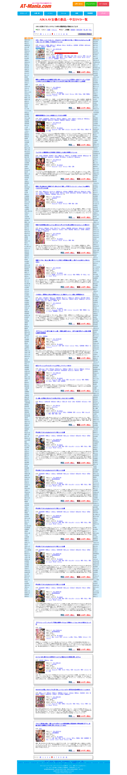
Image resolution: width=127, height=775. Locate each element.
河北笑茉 (26, 177)
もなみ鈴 (95, 536)
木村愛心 (95, 205)
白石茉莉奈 (96, 296)
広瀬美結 (95, 443)
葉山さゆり (96, 427)
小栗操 (47, 45)
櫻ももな (26, 244)
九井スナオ (96, 231)
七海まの (26, 393)
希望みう (26, 538)
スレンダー (49, 95)
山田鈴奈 (26, 566)
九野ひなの (85, 192)
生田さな (26, 112)
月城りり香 (27, 352)
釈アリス (26, 280)
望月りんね (27, 518)
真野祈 (95, 477)
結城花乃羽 (27, 572)
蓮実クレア (53, 45)
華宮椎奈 (26, 175)
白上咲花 (95, 298)
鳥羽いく (26, 363)
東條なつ (48, 435)
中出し (53, 56)
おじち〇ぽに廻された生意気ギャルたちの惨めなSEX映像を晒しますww (58, 657)
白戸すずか (27, 296)
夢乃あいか (96, 576)
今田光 (26, 144)
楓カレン (95, 160)
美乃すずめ (96, 516)
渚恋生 (26, 380)
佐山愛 (43, 229)
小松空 (26, 214)
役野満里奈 (96, 553)
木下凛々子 (96, 203)
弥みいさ (26, 90)
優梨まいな (61, 155)
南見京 (26, 523)
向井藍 (82, 229)
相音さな (26, 43)
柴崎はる (95, 291)
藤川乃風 (95, 451)
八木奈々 (41, 192)
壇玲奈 (26, 343)
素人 (53, 637)
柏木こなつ (66, 435)
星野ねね (26, 464)
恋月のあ (26, 203)
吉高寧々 (95, 581)
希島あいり (96, 194)
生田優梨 (26, 114)
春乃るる (95, 430)
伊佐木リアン (58, 369)
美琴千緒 (26, 495)
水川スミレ (71, 370)
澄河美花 (95, 315)
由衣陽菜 (95, 566)
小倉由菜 (95, 140)
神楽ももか (96, 164)
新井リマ (62, 192)
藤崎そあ (26, 455)
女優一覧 (37, 13)
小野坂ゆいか (96, 153)
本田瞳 (95, 468)
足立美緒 (26, 78)
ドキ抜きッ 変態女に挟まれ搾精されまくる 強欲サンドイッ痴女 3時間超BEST (60, 294)
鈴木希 (26, 319)
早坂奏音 (26, 428)
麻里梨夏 (44, 120)
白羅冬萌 (95, 302)
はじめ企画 (54, 88)
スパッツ (51, 58)
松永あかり (27, 484)
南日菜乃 (95, 510)
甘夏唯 (26, 84)
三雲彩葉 (26, 494)
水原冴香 (26, 505)
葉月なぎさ (27, 414)
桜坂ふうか (27, 235)
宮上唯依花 (27, 527)
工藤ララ (50, 300)
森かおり (26, 551)
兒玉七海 (95, 242)
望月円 (26, 544)
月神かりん (27, 350)
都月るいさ (96, 361)
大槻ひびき (53, 118)
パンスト (101, 762)
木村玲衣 (95, 207)
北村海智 (95, 199)
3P (81, 274)
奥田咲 (95, 138)
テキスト (54, 30)
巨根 (84, 94)
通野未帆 (58, 297)
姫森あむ (26, 443)
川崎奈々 (26, 181)
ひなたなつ (42, 45)
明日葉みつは (96, 67)
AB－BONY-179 (57, 159)
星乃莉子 (95, 462)
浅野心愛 (26, 65)
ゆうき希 (26, 574)
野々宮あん (63, 157)
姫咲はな (38, 229)
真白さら (26, 481)
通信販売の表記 (58, 761)
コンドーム (68, 762)
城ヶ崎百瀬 (27, 283)
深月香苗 (26, 514)
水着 (65, 56)
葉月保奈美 (27, 415)
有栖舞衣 (95, 95)
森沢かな (77, 297)
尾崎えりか (96, 144)
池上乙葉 (26, 116)
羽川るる (26, 146)
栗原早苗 (26, 198)
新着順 (73, 30)
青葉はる (26, 52)
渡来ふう (95, 596)
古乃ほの (95, 456)
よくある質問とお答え (75, 761)
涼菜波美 (26, 321)
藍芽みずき (96, 39)
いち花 (26, 127)
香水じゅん (96, 172)
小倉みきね (27, 160)
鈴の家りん (69, 45)
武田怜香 (95, 326)
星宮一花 (64, 401)
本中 (53, 50)
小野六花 (95, 157)
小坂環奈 (26, 207)
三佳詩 (26, 535)
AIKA (53, 46)
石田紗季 (26, 121)
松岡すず (26, 482)
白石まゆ (26, 291)
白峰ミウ (59, 401)
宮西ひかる (96, 523)
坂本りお (26, 227)
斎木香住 (26, 220)
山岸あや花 (47, 401)
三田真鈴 (95, 497)
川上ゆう (61, 229)
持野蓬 (95, 535)
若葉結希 (26, 594)
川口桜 (26, 179)
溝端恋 (26, 512)
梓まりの (26, 73)
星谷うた (26, 460)
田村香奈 (26, 341)
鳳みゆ (95, 134)
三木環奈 (26, 263)
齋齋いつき (27, 222)
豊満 (63, 129)
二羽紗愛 (95, 455)
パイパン (80, 56)
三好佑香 (26, 536)
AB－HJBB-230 (57, 87)
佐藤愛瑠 (95, 278)
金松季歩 (95, 175)
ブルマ (61, 56)
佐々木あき (38, 120)
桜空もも (95, 263)
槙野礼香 (26, 475)
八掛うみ (95, 559)
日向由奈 (95, 436)
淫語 (82, 738)
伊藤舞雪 (95, 119)
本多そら (26, 471)
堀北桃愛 (26, 468)
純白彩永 (26, 479)
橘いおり (26, 337)
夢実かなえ (27, 579)
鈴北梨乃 (26, 317)
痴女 (68, 56)
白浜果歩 (26, 302)
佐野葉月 (26, 255)
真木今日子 (57, 370)
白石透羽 (26, 287)
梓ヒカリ (95, 71)
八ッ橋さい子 (70, 157)
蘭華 (81, 370)
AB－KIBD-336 (57, 663)
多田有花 (95, 330)
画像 (48, 30)
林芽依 (26, 430)
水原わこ (26, 507)
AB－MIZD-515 (57, 196)
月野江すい (96, 345)
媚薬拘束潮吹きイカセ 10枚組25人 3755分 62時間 (51, 115)
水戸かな (95, 501)
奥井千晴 (26, 157)
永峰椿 (95, 374)
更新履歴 (90, 13)
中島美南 (26, 369)
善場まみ (26, 326)
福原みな (95, 447)
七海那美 (26, 395)
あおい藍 (26, 47)
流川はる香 (96, 592)
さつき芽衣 (50, 370)
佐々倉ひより (27, 246)
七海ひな (71, 299)
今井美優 (26, 142)
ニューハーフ (59, 274)
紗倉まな (95, 259)
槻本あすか (27, 356)
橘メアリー (57, 228)
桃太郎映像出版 (56, 441)
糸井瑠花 (95, 118)
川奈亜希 (57, 157)
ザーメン (72, 94)
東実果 (26, 77)
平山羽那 (26, 447)
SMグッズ (57, 762)
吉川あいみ (80, 118)
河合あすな (96, 183)
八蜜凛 (95, 414)
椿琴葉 (26, 360)
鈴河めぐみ (27, 315)
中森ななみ (27, 378)
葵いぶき (52, 192)
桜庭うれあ (44, 157)
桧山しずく (27, 445)
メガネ (65, 57)
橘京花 (95, 332)
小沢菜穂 (26, 162)
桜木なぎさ (27, 231)
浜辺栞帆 (95, 425)
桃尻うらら (27, 548)
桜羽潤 (26, 239)
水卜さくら (52, 191)
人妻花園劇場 (55, 732)
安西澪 (26, 106)
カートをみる (103, 4)
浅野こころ (96, 64)
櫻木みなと (27, 233)
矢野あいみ (27, 559)
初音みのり (96, 417)
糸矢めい (26, 132)
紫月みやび (27, 267)
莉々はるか (96, 590)
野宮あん (48, 194)
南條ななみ (96, 393)
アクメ (82, 703)
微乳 (84, 56)
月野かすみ (96, 347)
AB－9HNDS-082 (57, 49)
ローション (63, 762)
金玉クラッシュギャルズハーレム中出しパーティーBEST (53, 365)
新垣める (26, 103)
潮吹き (61, 57)
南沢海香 (95, 507)
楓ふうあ (95, 162)
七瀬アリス (96, 389)
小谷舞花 (26, 209)
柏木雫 (26, 172)
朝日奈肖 (26, 67)
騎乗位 (70, 57)
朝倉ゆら (26, 64)
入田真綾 (95, 123)
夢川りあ (26, 577)
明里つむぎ (96, 60)
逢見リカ (47, 299)
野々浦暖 (95, 408)
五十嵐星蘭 (73, 155)
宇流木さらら (96, 125)
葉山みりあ (27, 432)
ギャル (67, 345)
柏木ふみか (96, 170)
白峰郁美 (26, 304)
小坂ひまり (96, 233)
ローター (40, 762)
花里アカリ (27, 421)
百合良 (26, 581)
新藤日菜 (26, 311)
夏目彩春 (95, 382)
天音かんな (27, 86)
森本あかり (27, 553)
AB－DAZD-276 (57, 303)
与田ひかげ (27, 585)
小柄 (50, 57)
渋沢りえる (27, 278)
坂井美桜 (26, 226)
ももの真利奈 (27, 549)
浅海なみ (26, 69)
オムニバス (54, 94)
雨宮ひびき (96, 84)
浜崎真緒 (45, 336)
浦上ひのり (27, 151)
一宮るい (26, 131)
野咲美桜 (45, 155)
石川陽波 (26, 119)
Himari (94, 438)
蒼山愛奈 (26, 54)
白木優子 (95, 300)
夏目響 (95, 384)
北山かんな (50, 157)
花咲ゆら (26, 419)
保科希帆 (26, 462)
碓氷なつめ (27, 147)
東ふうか (26, 75)
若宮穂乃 (51, 155)
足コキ (83, 57)
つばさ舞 (95, 352)
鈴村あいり (96, 311)
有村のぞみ (96, 97)
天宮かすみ (27, 95)
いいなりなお (27, 110)
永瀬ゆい (73, 120)
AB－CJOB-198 (57, 233)
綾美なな (26, 101)
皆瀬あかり (96, 503)
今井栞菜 (95, 121)
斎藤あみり (67, 694)
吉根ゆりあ (96, 585)
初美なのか (96, 419)
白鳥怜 (26, 298)
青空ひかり (96, 52)
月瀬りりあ (96, 343)
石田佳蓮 (95, 101)
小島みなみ (96, 237)
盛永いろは (27, 376)
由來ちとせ (50, 120)
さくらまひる (96, 261)
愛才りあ (95, 45)
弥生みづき (83, 191)
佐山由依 (26, 261)
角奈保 (95, 317)
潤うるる (26, 281)
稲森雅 (26, 138)
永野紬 (26, 374)
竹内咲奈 (26, 335)
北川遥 (26, 185)
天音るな (26, 93)
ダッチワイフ (27, 762)
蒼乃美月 (78, 401)
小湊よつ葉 (96, 250)
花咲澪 (26, 417)
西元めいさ (96, 402)
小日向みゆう (96, 248)
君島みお (57, 120)
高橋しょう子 (42, 693)
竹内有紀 (95, 324)
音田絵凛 (26, 164)
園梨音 (26, 328)
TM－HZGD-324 (57, 731)
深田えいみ (77, 191)
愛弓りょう (96, 86)
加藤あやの (96, 173)
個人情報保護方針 (66, 761)
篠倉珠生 (26, 268)
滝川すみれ (96, 321)
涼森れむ (95, 313)
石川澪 (67, 192)
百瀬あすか (82, 299)
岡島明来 (26, 155)
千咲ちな (26, 345)
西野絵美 (95, 397)
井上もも (26, 140)
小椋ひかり (27, 159)
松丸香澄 (95, 471)
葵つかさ (95, 49)
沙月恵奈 (88, 228)
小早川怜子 (46, 297)
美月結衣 (26, 516)
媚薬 (50, 130)
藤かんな (95, 453)
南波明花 (26, 399)
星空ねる (26, 458)
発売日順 (79, 30)
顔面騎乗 (56, 58)
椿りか (64, 45)
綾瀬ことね (27, 97)
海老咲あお (96, 129)
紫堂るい (95, 287)
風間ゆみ (95, 166)
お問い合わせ (79, 4)
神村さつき (27, 173)
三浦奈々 (26, 490)
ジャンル (63, 13)
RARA (26, 588)
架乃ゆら (95, 177)
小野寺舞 (95, 155)
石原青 (95, 103)
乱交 (72, 56)
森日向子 (47, 192)
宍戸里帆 (95, 285)
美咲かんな (46, 191)
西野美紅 (26, 404)
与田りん (26, 587)
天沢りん (26, 82)
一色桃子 (95, 114)
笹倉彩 (95, 272)
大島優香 (95, 131)
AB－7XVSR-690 (57, 339)
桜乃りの (95, 257)
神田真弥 (26, 183)
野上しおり (27, 408)
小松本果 (26, 216)
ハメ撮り (71, 637)
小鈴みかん (96, 240)
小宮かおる (27, 218)
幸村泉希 (95, 572)
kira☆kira (54, 374)
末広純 (95, 307)
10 (64, 34)
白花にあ (26, 307)
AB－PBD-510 (56, 405)
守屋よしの (27, 555)
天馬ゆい (38, 46)
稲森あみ (26, 136)
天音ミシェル (27, 92)
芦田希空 (26, 71)
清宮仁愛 (95, 209)
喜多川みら (27, 186)
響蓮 (25, 442)
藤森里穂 (69, 228)
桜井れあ (26, 229)
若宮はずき (78, 435)
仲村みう (95, 376)
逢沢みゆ (59, 45)
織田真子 (95, 147)
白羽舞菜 (26, 300)
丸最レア (95, 479)
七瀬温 (26, 389)
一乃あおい (96, 110)
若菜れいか (27, 592)
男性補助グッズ (75, 762)
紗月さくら (27, 248)
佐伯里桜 (26, 224)
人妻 (60, 94)
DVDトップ (23, 13)
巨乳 (75, 56)
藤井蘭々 (95, 449)
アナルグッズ (51, 762)
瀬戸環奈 (95, 319)
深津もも (26, 451)
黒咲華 (95, 226)
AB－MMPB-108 (57, 439)
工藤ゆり (95, 213)
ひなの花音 (27, 440)
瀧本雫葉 (95, 322)
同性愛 (53, 274)
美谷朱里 (71, 229)
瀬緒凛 (26, 324)
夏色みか (26, 382)
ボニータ (54, 124)
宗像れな (26, 540)
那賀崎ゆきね (96, 369)
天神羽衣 (26, 80)
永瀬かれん (27, 371)
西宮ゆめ (95, 399)
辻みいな (26, 358)
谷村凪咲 (95, 337)
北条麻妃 (95, 458)
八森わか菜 (96, 563)
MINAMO (95, 512)
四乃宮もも (27, 274)
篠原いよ (26, 272)
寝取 (63, 94)
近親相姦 (82, 345)
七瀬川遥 (26, 388)
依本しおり (96, 587)
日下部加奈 (96, 211)
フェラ (74, 57)
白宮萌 (26, 309)
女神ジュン (27, 542)
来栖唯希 (26, 199)
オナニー (85, 637)
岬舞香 (26, 501)
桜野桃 (26, 237)
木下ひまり (84, 401)
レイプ (60, 412)
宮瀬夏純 (26, 529)
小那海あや (96, 151)
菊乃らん (95, 190)
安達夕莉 (95, 73)
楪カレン (41, 401)
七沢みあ (65, 191)
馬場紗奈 (26, 425)
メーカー (50, 13)
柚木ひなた (27, 576)
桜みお (26, 242)
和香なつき (27, 590)
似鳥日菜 (95, 404)
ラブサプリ (82, 762)
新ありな (95, 92)
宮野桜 (26, 531)
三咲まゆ (26, 503)
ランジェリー (95, 762)
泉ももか (26, 125)
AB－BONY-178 (57, 122)
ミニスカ (52, 739)
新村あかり (96, 395)
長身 (83, 412)
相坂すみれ (27, 39)
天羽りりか (96, 77)
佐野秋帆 (26, 253)
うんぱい (95, 127)
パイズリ (61, 311)
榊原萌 (95, 255)
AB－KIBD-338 (57, 373)
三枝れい (95, 253)
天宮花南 (95, 82)
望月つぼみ (96, 533)
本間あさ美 (27, 473)
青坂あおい (27, 51)
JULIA (51, 228)
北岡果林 (76, 45)
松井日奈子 (42, 194)
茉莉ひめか (27, 488)
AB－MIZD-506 (57, 697)
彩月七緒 (95, 274)
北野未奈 (95, 198)
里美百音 (26, 252)
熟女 (56, 738)
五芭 (94, 116)
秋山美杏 (26, 58)
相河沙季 (95, 41)
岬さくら (95, 488)
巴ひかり (95, 363)
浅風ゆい (26, 60)
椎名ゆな (95, 283)
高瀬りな (54, 693)
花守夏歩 (81, 45)
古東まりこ (96, 244)
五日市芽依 (96, 112)
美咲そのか (27, 497)
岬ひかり (26, 499)
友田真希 (95, 367)
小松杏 (40, 155)
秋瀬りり (26, 56)
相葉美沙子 (27, 45)
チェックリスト (90, 4)
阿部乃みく (87, 118)
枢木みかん (77, 157)
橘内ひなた (96, 334)
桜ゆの (95, 265)
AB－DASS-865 (57, 267)
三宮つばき (96, 281)
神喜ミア (26, 205)
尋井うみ (26, 449)
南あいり (26, 522)
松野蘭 (26, 486)
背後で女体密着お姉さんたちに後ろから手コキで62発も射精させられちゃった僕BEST (62, 225)
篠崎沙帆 (26, 270)
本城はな (26, 469)
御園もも (26, 510)
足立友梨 (95, 75)
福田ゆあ (26, 453)
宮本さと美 (27, 533)
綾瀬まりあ (27, 99)
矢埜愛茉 (26, 561)
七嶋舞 (95, 388)
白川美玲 (26, 294)
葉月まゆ (95, 415)
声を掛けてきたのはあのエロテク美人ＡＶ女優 (50, 432)
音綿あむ (26, 168)
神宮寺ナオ (59, 191)
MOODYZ (54, 198)
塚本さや (26, 348)
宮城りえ (95, 518)
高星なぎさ (27, 332)
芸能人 (63, 703)
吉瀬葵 (26, 190)
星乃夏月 (95, 460)
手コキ (79, 57)
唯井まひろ (96, 328)
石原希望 (95, 105)
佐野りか (26, 257)
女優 (60, 446)
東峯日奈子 (27, 361)
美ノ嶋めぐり (96, 514)
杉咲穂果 (26, 313)
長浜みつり (96, 373)
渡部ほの (26, 596)
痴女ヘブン (54, 234)
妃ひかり (41, 228)
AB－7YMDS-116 (57, 630)
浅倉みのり (27, 62)
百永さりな (44, 300)
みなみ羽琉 (96, 509)
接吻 (70, 203)
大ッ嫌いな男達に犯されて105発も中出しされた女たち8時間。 (55, 398)
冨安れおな (48, 229)
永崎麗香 (26, 367)
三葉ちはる (96, 499)
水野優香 (95, 490)
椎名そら (47, 660)
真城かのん (27, 477)
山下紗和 (26, 563)
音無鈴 (26, 166)
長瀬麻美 (95, 371)
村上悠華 (95, 529)
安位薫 (95, 557)
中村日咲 (80, 155)
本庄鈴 (95, 466)
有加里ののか (96, 62)
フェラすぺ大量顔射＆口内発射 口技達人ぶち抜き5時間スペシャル (56, 152)
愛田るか (26, 41)
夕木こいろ (59, 194)
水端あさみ (96, 492)
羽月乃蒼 (95, 428)
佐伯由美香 (53, 299)
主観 (57, 57)
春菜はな (59, 118)
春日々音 (26, 436)
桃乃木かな (96, 544)
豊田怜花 (26, 365)
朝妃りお (95, 65)
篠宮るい (26, 276)
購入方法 (46, 761)
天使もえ (95, 78)
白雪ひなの (27, 306)
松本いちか (65, 299)
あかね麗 (95, 58)
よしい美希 (96, 579)
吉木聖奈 (26, 583)
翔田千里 (95, 294)
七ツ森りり (96, 391)
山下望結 (26, 564)
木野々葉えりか (28, 211)
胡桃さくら (96, 222)
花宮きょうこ (96, 421)
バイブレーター (34, 762)
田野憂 (95, 339)
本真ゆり (74, 118)
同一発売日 (60, 54)
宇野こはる (27, 149)
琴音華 (57, 192)
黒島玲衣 (95, 227)
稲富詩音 (26, 134)
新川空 (26, 105)
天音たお (26, 88)
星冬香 (26, 466)
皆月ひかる (96, 505)
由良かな (95, 577)
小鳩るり (26, 213)
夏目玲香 (26, 386)
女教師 (53, 57)
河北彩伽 (95, 186)
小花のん (63, 228)
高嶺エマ (26, 330)
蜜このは (26, 520)
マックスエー (55, 340)
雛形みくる (27, 438)
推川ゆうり (55, 229)
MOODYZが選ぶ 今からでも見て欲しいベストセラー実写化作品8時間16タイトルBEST (63, 689)
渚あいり (95, 380)
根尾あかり (96, 406)
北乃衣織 (26, 188)
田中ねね (52, 369)
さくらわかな (96, 267)
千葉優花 (26, 347)
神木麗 (95, 181)
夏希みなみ (86, 155)
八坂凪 (95, 555)
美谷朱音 (95, 495)
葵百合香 (95, 51)
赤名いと (95, 56)
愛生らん (26, 49)
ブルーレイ (62, 58)
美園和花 (49, 46)
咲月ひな (26, 250)
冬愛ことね (96, 356)
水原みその (48, 694)
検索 (76, 13)
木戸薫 (26, 192)
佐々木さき (96, 270)
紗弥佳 (26, 259)
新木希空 (95, 90)
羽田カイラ (27, 423)
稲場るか (68, 120)
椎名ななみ (27, 265)
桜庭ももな (27, 240)
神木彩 (95, 179)
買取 (82, 761)
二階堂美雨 (27, 402)
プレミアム (54, 407)
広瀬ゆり (95, 445)
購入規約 (51, 761)
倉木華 (95, 216)
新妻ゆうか (27, 401)
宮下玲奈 (79, 192)
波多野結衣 (46, 118)
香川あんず (27, 170)
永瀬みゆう (27, 373)
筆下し (73, 738)
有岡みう (95, 93)
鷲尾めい (95, 594)
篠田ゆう (64, 118)
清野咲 (26, 322)
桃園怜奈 (95, 538)
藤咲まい (26, 456)
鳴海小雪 (26, 397)
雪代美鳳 (95, 570)
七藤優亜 (26, 391)
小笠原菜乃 (27, 153)
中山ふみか (96, 378)
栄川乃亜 (83, 297)
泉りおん (95, 106)
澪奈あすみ (27, 492)
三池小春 (95, 481)
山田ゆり (26, 568)
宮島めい (95, 522)
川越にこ (95, 188)
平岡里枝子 (96, 442)
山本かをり (27, 570)
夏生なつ (26, 384)
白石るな (26, 293)
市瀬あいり (27, 129)
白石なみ (26, 289)
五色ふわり (96, 235)
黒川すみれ (40, 299)
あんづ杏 (26, 108)
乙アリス (88, 299)
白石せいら (27, 285)
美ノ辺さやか (27, 525)
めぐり (95, 531)
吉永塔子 (95, 583)
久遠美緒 (26, 196)
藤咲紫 (55, 300)
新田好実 (26, 406)
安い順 (85, 30)
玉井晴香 (26, 339)
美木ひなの (96, 484)
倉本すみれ (87, 45)
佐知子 (40, 118)
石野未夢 (26, 123)
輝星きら (26, 194)
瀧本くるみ (27, 334)
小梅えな (42, 694)
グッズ (103, 13)
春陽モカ (43, 46)
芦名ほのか (96, 69)
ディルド (45, 762)
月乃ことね (27, 354)
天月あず (72, 435)
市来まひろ (96, 108)
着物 (53, 413)
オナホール (20, 762)
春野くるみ (27, 434)
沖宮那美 (95, 136)
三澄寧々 (26, 509)
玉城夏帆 (95, 341)
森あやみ (95, 546)
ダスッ (53, 269)
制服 (57, 56)
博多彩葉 (26, 412)
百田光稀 (53, 194)
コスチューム (88, 762)
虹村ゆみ (95, 401)
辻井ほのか (96, 348)
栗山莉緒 (95, 220)
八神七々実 (27, 557)
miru (94, 525)
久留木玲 (41, 660)
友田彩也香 (59, 435)
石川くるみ (27, 118)
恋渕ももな (96, 229)
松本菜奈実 (64, 370)
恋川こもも (27, 201)
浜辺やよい (27, 427)
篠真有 (95, 289)
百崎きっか (27, 546)
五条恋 (95, 239)
